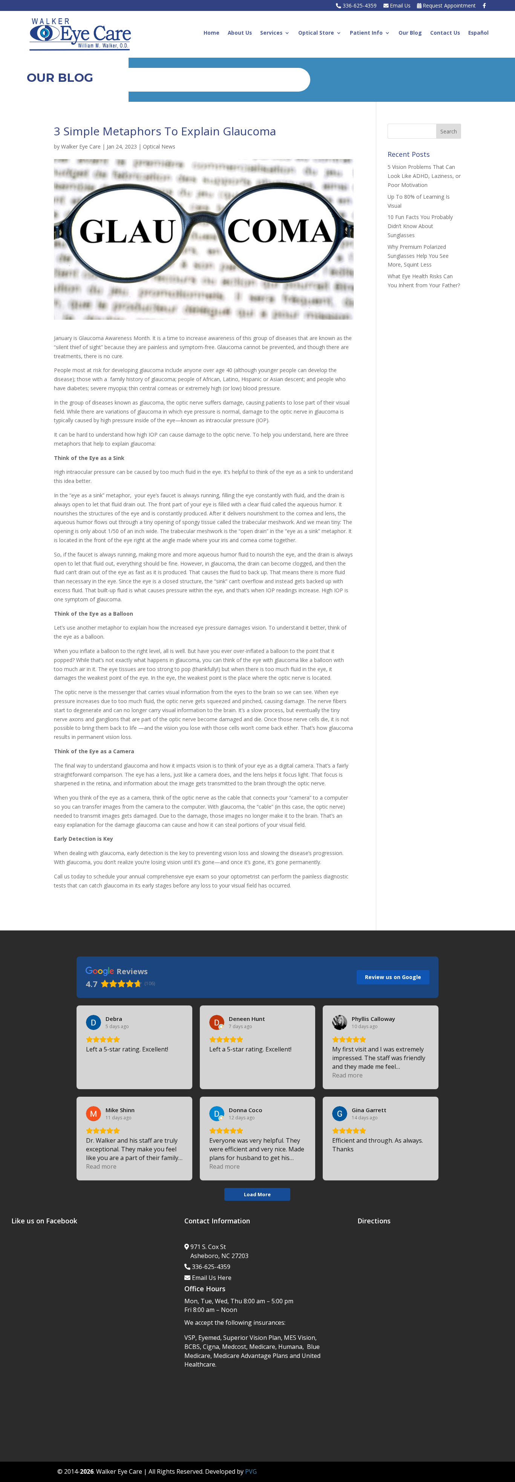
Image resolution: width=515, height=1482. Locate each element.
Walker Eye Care (81, 146)
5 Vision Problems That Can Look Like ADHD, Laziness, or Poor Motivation (424, 176)
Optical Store (316, 33)
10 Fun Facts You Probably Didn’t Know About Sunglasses (420, 226)
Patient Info (366, 33)
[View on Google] (93, 1022)
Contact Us (445, 33)
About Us (240, 33)
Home (211, 33)
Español (478, 33)
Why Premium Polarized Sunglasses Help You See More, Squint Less (418, 255)
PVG (251, 1471)
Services (271, 33)
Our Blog (410, 33)
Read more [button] (347, 1075)
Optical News (159, 146)
